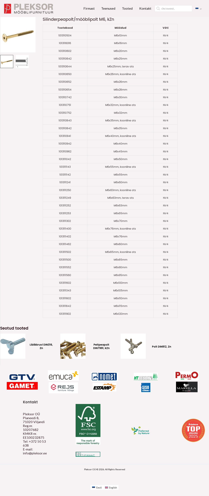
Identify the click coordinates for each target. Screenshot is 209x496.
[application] (200, 8)
